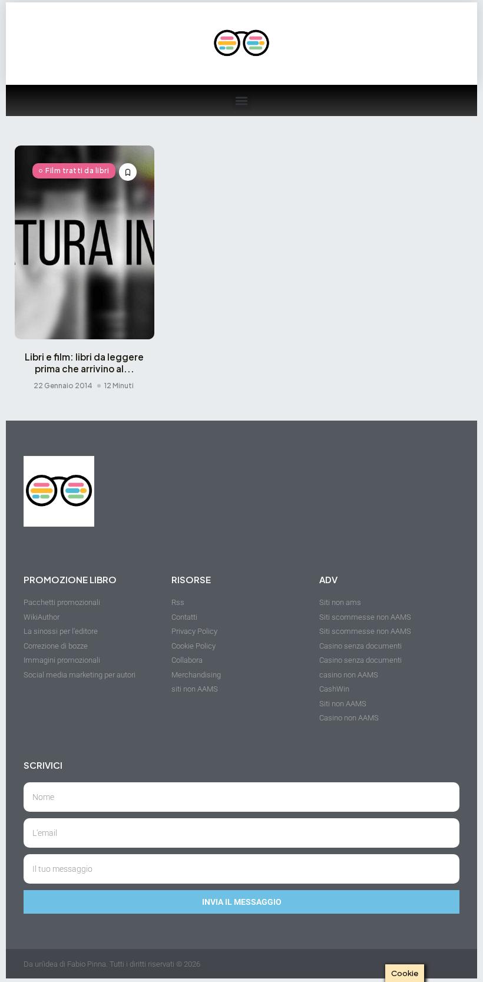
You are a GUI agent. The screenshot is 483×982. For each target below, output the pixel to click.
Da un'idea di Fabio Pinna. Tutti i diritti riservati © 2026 (112, 964)
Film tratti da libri (77, 170)
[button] (242, 100)
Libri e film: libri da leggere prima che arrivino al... (84, 362)
